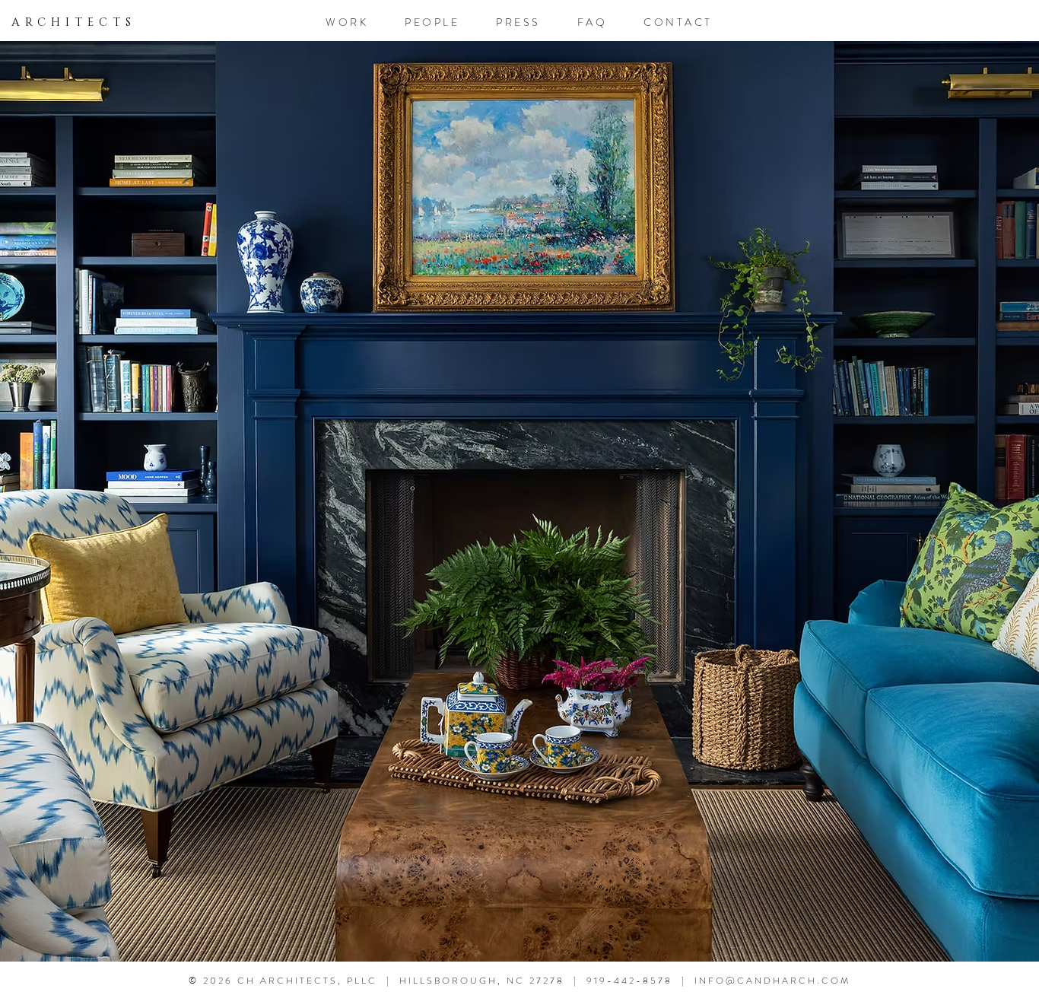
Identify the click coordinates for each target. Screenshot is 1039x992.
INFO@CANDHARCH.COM (772, 980)
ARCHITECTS (73, 22)
